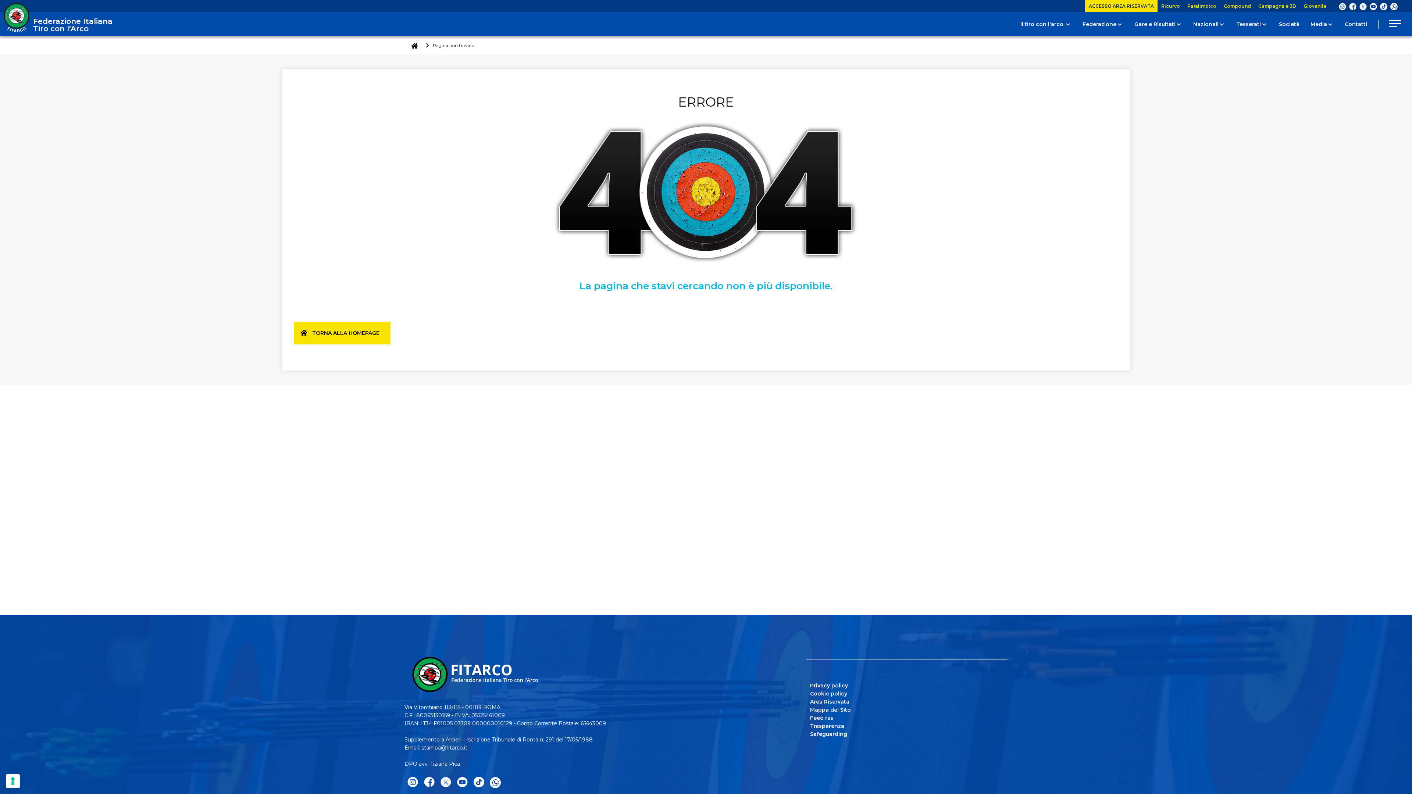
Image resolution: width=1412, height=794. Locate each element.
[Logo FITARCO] (16, 17)
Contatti (1356, 24)
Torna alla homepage (345, 333)
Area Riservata (829, 701)
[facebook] (1353, 6)
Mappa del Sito (830, 710)
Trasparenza (827, 726)
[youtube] (1373, 6)
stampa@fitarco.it (444, 747)
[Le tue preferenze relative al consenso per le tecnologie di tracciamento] (13, 781)
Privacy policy (829, 685)
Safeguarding (828, 734)
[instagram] (1342, 6)
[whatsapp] (1394, 6)
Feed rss (821, 718)
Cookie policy (828, 693)
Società (1289, 24)
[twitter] (1363, 6)
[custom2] (1384, 6)
